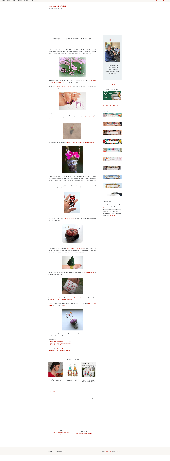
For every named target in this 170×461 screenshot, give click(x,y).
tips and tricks (97, 6)
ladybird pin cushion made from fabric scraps (61, 299)
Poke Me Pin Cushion (89, 272)
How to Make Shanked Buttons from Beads (60, 343)
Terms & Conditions (60, 451)
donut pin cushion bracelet (74, 297)
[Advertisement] (85, 22)
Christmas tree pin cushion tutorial (75, 248)
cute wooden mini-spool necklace (63, 86)
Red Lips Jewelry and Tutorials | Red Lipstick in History (56, 380)
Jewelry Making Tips (53, 350)
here (104, 208)
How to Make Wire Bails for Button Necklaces (61, 341)
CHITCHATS (112, 215)
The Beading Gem (57, 6)
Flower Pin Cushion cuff (69, 218)
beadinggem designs (108, 6)
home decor (118, 6)
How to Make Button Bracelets (57, 344)
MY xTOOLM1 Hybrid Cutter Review (112, 105)
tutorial (89, 6)
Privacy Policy (51, 451)
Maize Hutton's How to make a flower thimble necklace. (81, 142)
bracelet (78, 44)
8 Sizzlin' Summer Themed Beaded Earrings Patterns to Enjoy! (72, 380)
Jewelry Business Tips (65, 350)
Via (64, 305)
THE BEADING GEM (61, 348)
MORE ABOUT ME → (112, 77)
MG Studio (119, 451)
